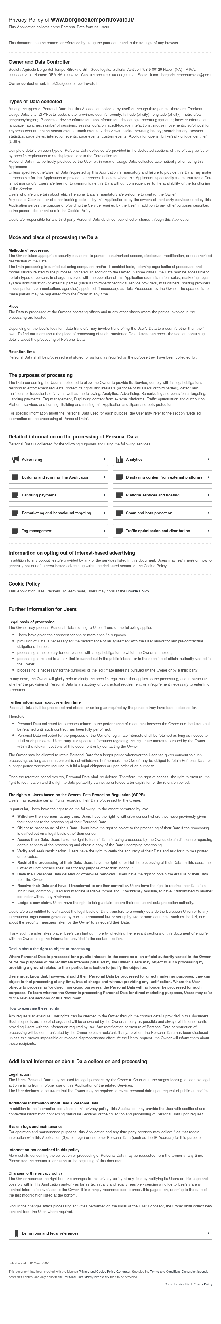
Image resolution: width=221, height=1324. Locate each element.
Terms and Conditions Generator (173, 1271)
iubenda (202, 1271)
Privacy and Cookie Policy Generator (104, 1271)
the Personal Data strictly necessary (83, 1276)
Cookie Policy (137, 591)
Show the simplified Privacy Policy (188, 1284)
